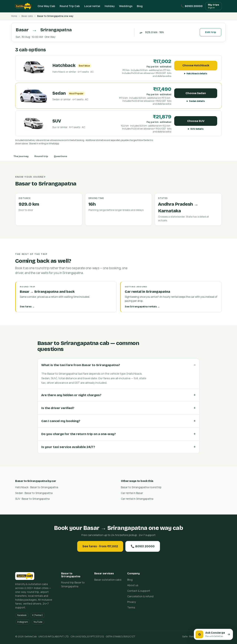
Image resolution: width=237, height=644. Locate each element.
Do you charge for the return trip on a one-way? (78, 434)
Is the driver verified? (57, 408)
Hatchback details (196, 73)
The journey (21, 156)
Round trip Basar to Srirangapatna (73, 584)
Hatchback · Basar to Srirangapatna (36, 487)
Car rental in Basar (132, 493)
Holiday (110, 6)
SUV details (196, 128)
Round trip (41, 156)
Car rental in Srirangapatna (137, 498)
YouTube (38, 621)
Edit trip (210, 32)
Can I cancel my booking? (60, 421)
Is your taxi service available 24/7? (68, 447)
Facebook (21, 615)
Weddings (125, 6)
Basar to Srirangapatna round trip (141, 487)
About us (132, 585)
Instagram (22, 621)
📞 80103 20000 (192, 6)
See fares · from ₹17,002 (100, 546)
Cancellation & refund (140, 596)
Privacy (131, 602)
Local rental (92, 6)
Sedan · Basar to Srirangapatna (34, 493)
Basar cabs (27, 16)
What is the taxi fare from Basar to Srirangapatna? (80, 365)
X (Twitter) (37, 615)
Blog (140, 6)
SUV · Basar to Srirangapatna (32, 498)
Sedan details (197, 101)
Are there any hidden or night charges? (71, 395)
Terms (131, 607)
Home (14, 16)
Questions (60, 156)
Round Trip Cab (70, 6)
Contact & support (138, 590)
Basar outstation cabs (107, 579)
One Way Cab (46, 6)
